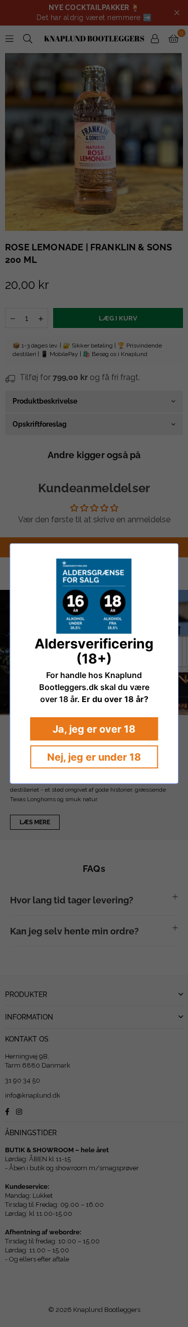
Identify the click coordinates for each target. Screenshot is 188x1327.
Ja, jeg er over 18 (94, 729)
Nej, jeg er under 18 (94, 757)
